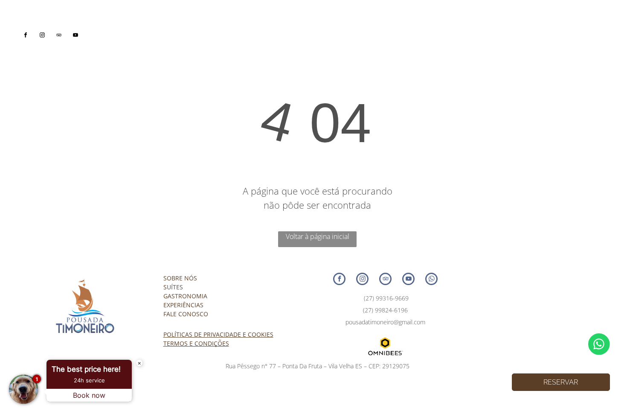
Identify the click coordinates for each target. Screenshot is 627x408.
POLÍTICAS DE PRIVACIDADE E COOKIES (218, 334)
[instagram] (42, 36)
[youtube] (75, 36)
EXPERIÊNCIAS (183, 305)
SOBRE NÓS (180, 278)
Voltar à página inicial (317, 236)
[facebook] (26, 36)
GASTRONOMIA (185, 296)
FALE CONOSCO (185, 314)
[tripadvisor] (59, 36)
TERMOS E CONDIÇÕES (196, 343)
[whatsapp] (431, 280)
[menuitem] (192, 31)
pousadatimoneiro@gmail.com (385, 322)
